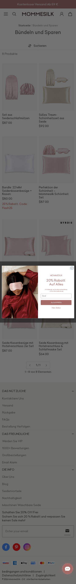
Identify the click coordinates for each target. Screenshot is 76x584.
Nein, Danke (56, 308)
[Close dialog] (71, 268)
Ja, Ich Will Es (56, 303)
